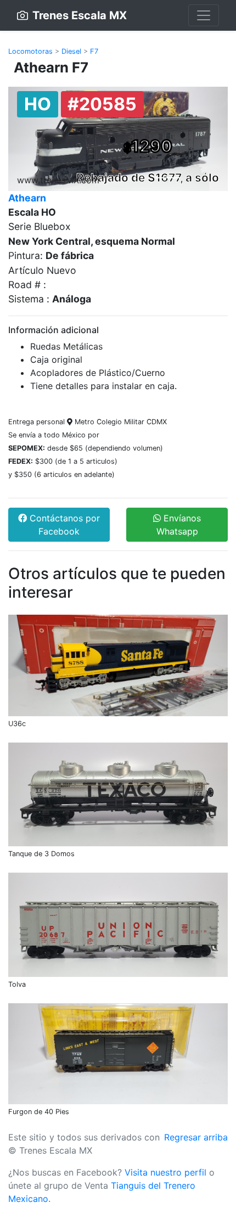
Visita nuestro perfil (165, 1172)
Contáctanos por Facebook (63, 525)
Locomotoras (30, 51)
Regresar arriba (196, 1137)
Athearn (27, 198)
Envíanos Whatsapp (178, 525)
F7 (94, 51)
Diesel (71, 51)
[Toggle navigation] (203, 15)
